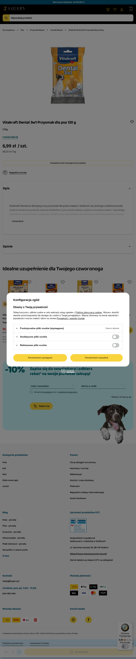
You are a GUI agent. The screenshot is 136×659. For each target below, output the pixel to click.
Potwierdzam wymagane (40, 358)
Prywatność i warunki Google (71, 318)
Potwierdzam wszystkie (96, 358)
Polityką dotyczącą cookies (88, 312)
